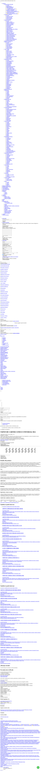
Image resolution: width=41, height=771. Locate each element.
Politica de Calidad (7, 208)
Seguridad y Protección (8, 14)
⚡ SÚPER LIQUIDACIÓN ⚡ (25, 724)
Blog (3, 200)
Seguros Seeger (8, 126)
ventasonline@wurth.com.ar (4, 720)
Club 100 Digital (7, 213)
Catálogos (4, 194)
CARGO (5, 193)
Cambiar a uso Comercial (14, 256)
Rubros (5, 181)
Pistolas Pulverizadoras (10, 152)
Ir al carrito (15, 325)
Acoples (7, 166)
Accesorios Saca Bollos (10, 174)
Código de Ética (7, 207)
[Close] (0, 261)
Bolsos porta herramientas (10, 104)
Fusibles (7, 157)
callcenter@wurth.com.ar (4, 716)
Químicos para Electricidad (10, 36)
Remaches (8, 125)
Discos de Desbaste (9, 43)
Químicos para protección (10, 35)
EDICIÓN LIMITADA (8, 89)
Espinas (7, 133)
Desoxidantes (8, 26)
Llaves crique (8, 145)
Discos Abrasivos (9, 46)
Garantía (1, 370)
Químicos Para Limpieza (10, 38)
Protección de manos (9, 16)
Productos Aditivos (9, 21)
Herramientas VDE (10, 760)
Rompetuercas (8, 87)
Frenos (7, 172)
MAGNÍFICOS (8, 6)
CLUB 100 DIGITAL (5, 189)
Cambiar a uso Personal (6, 256)
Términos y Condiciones (4, 721)
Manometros (8, 171)
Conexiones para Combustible (11, 115)
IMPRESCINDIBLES (10, 7)
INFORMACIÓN (5, 201)
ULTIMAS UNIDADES (10, 9)
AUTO (7, 183)
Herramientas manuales (8, 59)
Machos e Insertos (9, 57)
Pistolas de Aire (8, 83)
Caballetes (8, 94)
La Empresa (4, 195)
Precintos (7, 124)
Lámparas (8, 156)
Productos (4, 3)
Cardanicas (8, 78)
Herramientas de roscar (4, 741)
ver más (1, 722)
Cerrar (2, 687)
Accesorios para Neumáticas (10, 151)
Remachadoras (8, 65)
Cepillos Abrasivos (9, 47)
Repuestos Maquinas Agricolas (11, 109)
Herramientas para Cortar (10, 144)
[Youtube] (28, 709)
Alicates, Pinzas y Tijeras (10, 69)
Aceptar (5, 692)
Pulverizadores (8, 85)
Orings (7, 129)
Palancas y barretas (7, 743)
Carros (5, 748)
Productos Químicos (3, 348)
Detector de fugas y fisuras (36, 732)
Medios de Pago (7, 202)
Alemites (7, 131)
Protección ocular (9, 17)
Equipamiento (6, 90)
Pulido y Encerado (9, 31)
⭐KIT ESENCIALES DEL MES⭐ (12, 13)
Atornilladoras (8, 138)
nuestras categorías (16, 321)
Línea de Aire (6, 164)
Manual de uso (16, 502)
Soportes (7, 98)
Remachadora (8, 149)
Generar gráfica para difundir (5, 445)
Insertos (7, 134)
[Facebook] (4, 709)
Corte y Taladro (6, 49)
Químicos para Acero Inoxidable (11, 39)
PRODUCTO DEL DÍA (6, 185)
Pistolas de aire (8, 142)
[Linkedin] (20, 709)
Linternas (1, 743)
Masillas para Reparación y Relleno (12, 29)
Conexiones (8, 155)
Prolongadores (8, 84)
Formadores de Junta (9, 27)
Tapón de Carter (9, 111)
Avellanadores (8, 55)
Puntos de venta (6, 196)
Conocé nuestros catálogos (10, 710)
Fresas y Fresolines (9, 52)
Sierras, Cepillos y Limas (10, 68)
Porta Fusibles (8, 159)
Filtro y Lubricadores (9, 169)
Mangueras (8, 119)
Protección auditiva (9, 18)
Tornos (7, 140)
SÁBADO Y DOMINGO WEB (11, 10)
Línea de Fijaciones (7, 121)
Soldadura (8, 88)
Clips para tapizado (9, 110)
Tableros (7, 102)
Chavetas (7, 130)
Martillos (7, 147)
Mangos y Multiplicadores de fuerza (12, 73)
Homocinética (8, 118)
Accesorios (8, 76)
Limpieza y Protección (10, 95)
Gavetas (7, 105)
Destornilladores (9, 63)
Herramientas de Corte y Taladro (11, 56)
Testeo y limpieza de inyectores (11, 34)
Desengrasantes (8, 25)
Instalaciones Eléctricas (4, 358)
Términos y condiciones (8, 210)
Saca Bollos (2, 360)
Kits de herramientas (9, 74)
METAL (7, 184)
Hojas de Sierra (8, 58)
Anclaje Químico (9, 179)
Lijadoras (7, 141)
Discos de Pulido (9, 48)
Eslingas (7, 117)
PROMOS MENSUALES (6, 186)
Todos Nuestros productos (12, 721)
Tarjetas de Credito (9, 203)
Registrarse (6, 675)
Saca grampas (8, 112)
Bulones (7, 135)
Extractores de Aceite (9, 150)
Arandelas (8, 128)
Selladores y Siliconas (9, 23)
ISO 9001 (6, 209)
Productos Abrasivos (7, 41)
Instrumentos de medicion (10, 80)
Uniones (7, 168)
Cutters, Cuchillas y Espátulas (12, 741)
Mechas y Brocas (3, 737)
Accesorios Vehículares (8, 107)
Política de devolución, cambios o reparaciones (11, 205)
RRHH (3, 199)
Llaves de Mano (9, 61)
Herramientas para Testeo (10, 158)
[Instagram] (12, 709)
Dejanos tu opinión (3, 458)
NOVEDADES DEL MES (8, 4)
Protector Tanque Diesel (10, 113)
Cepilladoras (8, 148)
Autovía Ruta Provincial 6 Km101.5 (6, 701)
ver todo (7, 5)
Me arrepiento (19, 721)
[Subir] (0, 390)
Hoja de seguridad (11, 502)
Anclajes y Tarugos (7, 177)
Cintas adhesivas (9, 28)
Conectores (8, 161)
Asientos (1, 746)
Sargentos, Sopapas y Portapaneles (11, 72)
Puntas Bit (8, 86)
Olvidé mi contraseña (5, 222)
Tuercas (7, 127)
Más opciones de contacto (14, 720)
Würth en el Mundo (7, 197)
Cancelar (2, 692)
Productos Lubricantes (9, 24)
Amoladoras (8, 139)
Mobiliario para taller (7, 99)
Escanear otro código (10, 325)
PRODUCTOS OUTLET (4, 349)
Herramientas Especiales (10, 75)
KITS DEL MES (5, 187)
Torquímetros (8, 64)
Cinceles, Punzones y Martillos (11, 70)
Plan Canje (6, 206)
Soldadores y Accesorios (10, 32)
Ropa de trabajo (8, 19)
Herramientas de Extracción (10, 66)
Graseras (7, 79)
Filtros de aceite (8, 114)
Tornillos (1, 752)
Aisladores (8, 162)
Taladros (7, 143)
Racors (7, 167)
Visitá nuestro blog (3, 710)
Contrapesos (24, 750)
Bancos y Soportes (9, 103)
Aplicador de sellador (9, 146)
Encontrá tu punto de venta (19, 710)
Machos (7, 82)
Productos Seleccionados (10, 12)
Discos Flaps (8, 45)
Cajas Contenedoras (9, 96)
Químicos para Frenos (9, 37)
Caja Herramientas (9, 77)
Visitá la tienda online (3, 676)
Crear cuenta (4, 240)
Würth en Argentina (7, 198)
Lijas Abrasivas (8, 44)
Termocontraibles (9, 160)
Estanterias (8, 101)
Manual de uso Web (7, 211)
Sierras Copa (8, 53)
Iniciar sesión (2, 675)
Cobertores (8, 116)
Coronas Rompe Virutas (10, 54)
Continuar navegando (6, 259)
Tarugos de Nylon (9, 180)
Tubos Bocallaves (9, 62)
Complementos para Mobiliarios (11, 106)
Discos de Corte (8, 51)
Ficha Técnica (2, 502)
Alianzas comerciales (7, 212)
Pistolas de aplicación (9, 67)
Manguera (8, 170)
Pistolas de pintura (22, 755)
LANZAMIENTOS (5, 188)
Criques (7, 92)
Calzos (35, 752)
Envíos (1, 369)
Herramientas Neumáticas (8, 136)
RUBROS (4, 191)
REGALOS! (4, 190)
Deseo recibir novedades (7, 254)
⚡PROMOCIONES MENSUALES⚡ (12, 11)
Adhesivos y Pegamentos (10, 22)
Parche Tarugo (8, 120)
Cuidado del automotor (10, 33)
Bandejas (7, 93)
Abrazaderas (8, 123)
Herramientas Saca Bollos (10, 176)
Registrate (6, 439)
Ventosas (7, 175)
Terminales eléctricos (9, 154)
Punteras (5, 760)
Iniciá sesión (4, 218)
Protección (8, 97)
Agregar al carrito (3, 325)
